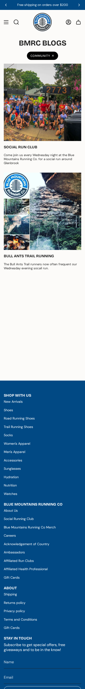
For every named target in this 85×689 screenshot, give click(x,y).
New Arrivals (13, 401)
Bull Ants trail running (29, 256)
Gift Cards (12, 577)
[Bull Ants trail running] (42, 211)
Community (40, 56)
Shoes (8, 410)
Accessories (13, 460)
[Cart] (78, 22)
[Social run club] (42, 102)
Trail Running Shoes (18, 427)
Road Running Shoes (19, 418)
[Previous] (6, 5)
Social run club (20, 147)
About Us (11, 510)
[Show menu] (6, 22)
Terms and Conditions (20, 619)
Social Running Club (19, 519)
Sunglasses (12, 468)
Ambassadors (14, 552)
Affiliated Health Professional (26, 569)
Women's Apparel (17, 443)
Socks (8, 435)
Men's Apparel (14, 452)
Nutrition (10, 485)
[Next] (79, 5)
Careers (10, 535)
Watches (10, 494)
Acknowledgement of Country (26, 544)
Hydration (11, 477)
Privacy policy (14, 611)
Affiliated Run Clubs (19, 561)
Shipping (10, 594)
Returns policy (15, 603)
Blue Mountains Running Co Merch (30, 527)
